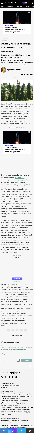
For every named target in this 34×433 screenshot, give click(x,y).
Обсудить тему (28, 74)
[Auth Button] (32, 3)
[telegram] (9, 377)
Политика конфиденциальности (10, 385)
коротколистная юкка (17, 316)
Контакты (4, 387)
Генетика (11, 77)
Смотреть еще (17, 278)
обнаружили (19, 178)
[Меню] (2, 3)
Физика (6, 38)
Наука (2, 38)
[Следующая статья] (17, 366)
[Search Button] (29, 3)
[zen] (13, 377)
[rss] (2, 377)
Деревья (16, 77)
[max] (16, 377)
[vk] (5, 377)
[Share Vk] (4, 430)
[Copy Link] (30, 430)
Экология (6, 77)
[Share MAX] (12, 430)
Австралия (21, 77)
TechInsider (10, 2)
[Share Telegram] (21, 430)
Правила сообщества (7, 383)
